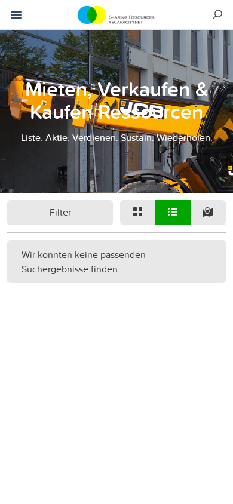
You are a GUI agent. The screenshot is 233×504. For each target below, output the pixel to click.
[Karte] (208, 212)
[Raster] (137, 212)
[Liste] (173, 212)
